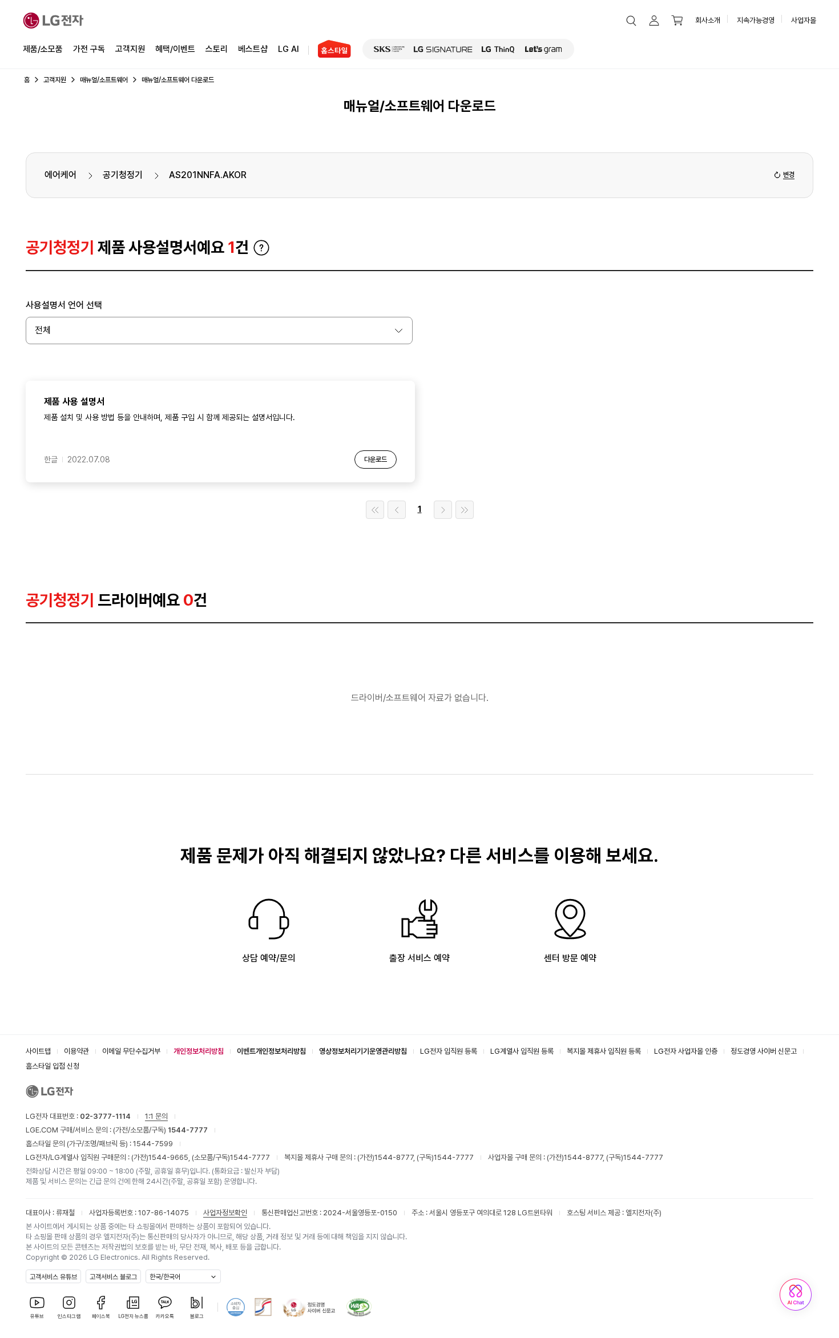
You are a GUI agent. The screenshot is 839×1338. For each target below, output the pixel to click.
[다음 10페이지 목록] (443, 510)
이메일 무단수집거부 (131, 1051)
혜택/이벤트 (175, 49)
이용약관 (76, 1051)
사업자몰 (803, 20)
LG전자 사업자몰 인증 (685, 1051)
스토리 (216, 49)
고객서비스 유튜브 (53, 1277)
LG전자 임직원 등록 (448, 1051)
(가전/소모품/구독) (159, 1130)
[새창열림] (389, 49)
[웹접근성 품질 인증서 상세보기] (359, 1307)
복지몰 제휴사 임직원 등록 (604, 1051)
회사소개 (707, 20)
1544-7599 (153, 1143)
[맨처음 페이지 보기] (375, 510)
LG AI (288, 49)
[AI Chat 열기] (796, 1295)
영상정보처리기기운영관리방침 (363, 1051)
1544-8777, (395, 1157)
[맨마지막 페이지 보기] (464, 510)
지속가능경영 (756, 20)
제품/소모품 (43, 49)
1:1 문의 (156, 1116)
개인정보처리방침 (199, 1051)
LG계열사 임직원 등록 (522, 1051)
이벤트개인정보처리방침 (271, 1051)
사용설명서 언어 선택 (64, 305)
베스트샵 (253, 49)
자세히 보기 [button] (261, 248)
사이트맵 (38, 1051)
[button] (631, 20)
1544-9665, (170, 1157)
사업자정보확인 (225, 1212)
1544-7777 (250, 1157)
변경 (788, 175)
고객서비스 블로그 (113, 1277)
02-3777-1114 (105, 1116)
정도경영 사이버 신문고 (764, 1051)
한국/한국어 (165, 1277)
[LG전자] (53, 21)
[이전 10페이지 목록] (397, 510)
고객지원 (130, 49)
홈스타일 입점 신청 (52, 1066)
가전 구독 (89, 49)
